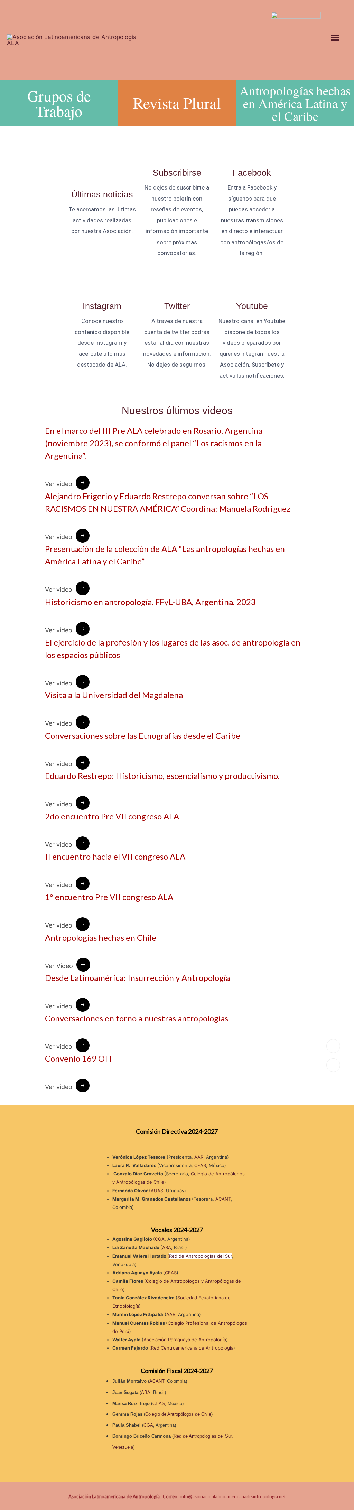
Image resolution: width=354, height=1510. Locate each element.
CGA (160, 1239)
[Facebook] (252, 160)
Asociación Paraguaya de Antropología (184, 1339)
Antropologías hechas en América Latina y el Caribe (295, 103)
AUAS (157, 1190)
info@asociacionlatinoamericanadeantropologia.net (233, 1496)
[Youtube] (252, 286)
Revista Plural (177, 103)
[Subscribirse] (177, 160)
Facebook (252, 172)
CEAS (200, 1165)
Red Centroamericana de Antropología (192, 1348)
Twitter (177, 306)
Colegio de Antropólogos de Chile (178, 1414)
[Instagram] (102, 286)
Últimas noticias (102, 194)
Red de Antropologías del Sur (200, 1256)
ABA (166, 1247)
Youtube (252, 306)
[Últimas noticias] (102, 181)
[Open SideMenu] (337, 39)
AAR (198, 1157)
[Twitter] (177, 286)
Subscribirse (177, 172)
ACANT (223, 1199)
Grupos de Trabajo (59, 103)
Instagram (102, 306)
